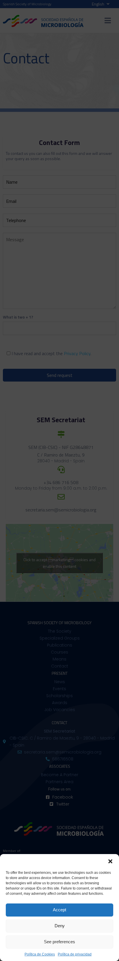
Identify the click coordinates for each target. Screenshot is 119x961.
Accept (59, 909)
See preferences (59, 941)
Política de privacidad (75, 954)
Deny (60, 925)
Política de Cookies (40, 954)
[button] (110, 861)
